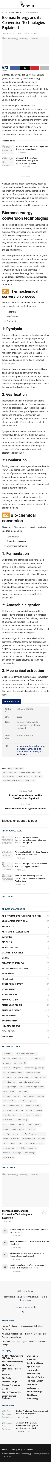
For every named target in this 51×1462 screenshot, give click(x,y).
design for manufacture (29, 1082)
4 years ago (20, 846)
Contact (30, 1450)
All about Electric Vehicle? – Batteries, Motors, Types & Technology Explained (28, 1254)
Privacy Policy (17, 1450)
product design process (13, 1129)
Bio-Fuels (7, 942)
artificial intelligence (12, 1068)
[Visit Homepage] (27, 4)
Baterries (7, 937)
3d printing (8, 1054)
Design (5, 958)
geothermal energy (11, 1096)
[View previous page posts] (23, 175)
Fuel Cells (7, 979)
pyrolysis (30, 780)
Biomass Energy (32, 12)
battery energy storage (34, 1068)
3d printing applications (26, 1054)
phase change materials (13, 1124)
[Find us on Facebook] (18, 1312)
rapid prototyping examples (33, 1134)
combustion (8, 776)
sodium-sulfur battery (34, 1143)
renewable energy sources (33, 1138)
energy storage (9, 1087)
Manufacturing (10, 1000)
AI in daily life (20, 1063)
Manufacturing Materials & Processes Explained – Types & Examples (31, 865)
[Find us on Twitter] (23, 1312)
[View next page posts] (28, 175)
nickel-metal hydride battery (15, 1120)
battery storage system (13, 1073)
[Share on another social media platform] (44, 68)
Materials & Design (12, 1005)
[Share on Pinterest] (34, 68)
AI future (7, 1063)
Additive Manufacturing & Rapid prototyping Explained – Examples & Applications (30, 878)
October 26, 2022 (8, 33)
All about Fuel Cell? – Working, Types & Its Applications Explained (31, 853)
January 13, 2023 (23, 166)
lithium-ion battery (34, 1110)
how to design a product (33, 1096)
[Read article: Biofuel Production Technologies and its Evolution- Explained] (8, 149)
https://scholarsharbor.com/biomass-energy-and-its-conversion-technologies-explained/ (31, 750)
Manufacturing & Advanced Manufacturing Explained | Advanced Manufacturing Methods (30, 840)
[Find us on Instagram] (28, 1312)
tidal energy (30, 1153)
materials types (9, 1115)
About (4, 1450)
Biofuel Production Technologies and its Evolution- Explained (32, 147)
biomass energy (15, 768)
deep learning (9, 1082)
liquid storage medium (13, 1110)
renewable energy (11, 1138)
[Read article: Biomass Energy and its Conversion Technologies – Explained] (25, 1190)
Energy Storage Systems (15, 968)
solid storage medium (27, 1148)
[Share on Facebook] (15, 68)
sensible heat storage (12, 1143)
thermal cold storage (12, 1153)
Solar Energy (9, 1015)
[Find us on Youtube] (33, 1312)
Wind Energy (8, 1036)
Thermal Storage (11, 1026)
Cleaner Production (13, 953)
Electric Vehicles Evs (13, 963)
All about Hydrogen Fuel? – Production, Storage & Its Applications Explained (27, 160)
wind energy (8, 1157)
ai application (37, 1058)
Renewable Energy (16, 12)
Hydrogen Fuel (9, 994)
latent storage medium (13, 1106)
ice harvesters (9, 1101)
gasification (36, 776)
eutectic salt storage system (32, 1087)
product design (34, 1124)
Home (4, 12)
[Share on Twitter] (25, 68)
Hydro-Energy (9, 989)
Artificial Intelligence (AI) (16, 932)
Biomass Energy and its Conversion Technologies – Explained (17, 1214)
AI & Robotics (9, 927)
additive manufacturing (13, 1058)
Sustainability (9, 1021)
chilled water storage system (15, 1077)
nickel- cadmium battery (30, 1115)
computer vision (38, 1077)
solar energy (8, 1148)
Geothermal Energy (12, 984)
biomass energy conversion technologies (21, 772)
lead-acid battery (33, 1106)
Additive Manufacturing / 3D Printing (21, 916)
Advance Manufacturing (15, 921)
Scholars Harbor (14, 1454)
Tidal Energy (8, 1031)
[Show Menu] (3, 4)
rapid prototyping (10, 1134)
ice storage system (27, 1101)
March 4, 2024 (22, 152)
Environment (9, 974)
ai (27, 1058)
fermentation (22, 776)
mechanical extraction (13, 780)
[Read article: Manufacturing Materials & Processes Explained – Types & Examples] (7, 866)
